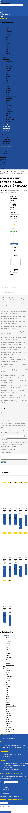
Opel (7, 102)
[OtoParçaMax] (5, 1)
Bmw (7, 30)
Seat (7, 49)
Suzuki (8, 115)
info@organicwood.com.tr (11, 769)
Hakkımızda (6, 738)
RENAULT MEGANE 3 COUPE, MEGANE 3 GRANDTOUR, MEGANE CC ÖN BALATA (17, 195)
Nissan (8, 100)
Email (1, 782)
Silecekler (6, 59)
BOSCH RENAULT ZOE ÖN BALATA (19, 195)
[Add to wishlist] (4, 517)
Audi (7, 28)
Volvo (8, 121)
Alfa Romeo (9, 61)
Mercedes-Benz (11, 96)
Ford (7, 37)
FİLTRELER (6, 130)
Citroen (8, 33)
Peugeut (8, 104)
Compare (3, 157)
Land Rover (9, 90)
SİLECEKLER (6, 126)
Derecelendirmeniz (7, 449)
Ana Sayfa (3, 172)
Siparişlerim (6, 756)
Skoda (8, 53)
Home (2, 190)
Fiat (7, 73)
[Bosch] (15, 262)
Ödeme (5, 154)
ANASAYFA (6, 124)
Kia (7, 41)
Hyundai (8, 39)
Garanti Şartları (8, 745)
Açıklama (5, 287)
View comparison (5, 812)
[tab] (5, 287)
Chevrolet (9, 32)
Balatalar (6, 26)
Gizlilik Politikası (17, 745)
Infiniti (8, 80)
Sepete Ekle (14, 244)
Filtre (4, 57)
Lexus (7, 92)
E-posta (3, 439)
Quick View (4, 523)
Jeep (7, 82)
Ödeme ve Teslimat (14, 747)
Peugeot (8, 47)
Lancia (8, 43)
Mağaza (7, 190)
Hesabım (6, 150)
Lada (7, 86)
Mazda (8, 45)
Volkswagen (10, 55)
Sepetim (18, 754)
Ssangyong (9, 112)
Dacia (8, 35)
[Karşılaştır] (4, 520)
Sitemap (22, 747)
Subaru (8, 113)
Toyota (8, 117)
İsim (2, 436)
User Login (3, 159)
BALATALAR (6, 128)
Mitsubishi (9, 98)
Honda (8, 76)
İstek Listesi (6, 152)
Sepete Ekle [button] (4, 515)
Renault (8, 106)
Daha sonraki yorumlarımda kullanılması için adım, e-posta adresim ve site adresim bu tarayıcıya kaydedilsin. (14, 444)
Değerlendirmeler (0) (8, 293)
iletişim (12, 738)
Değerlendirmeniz (6, 453)
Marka (14, 287)
